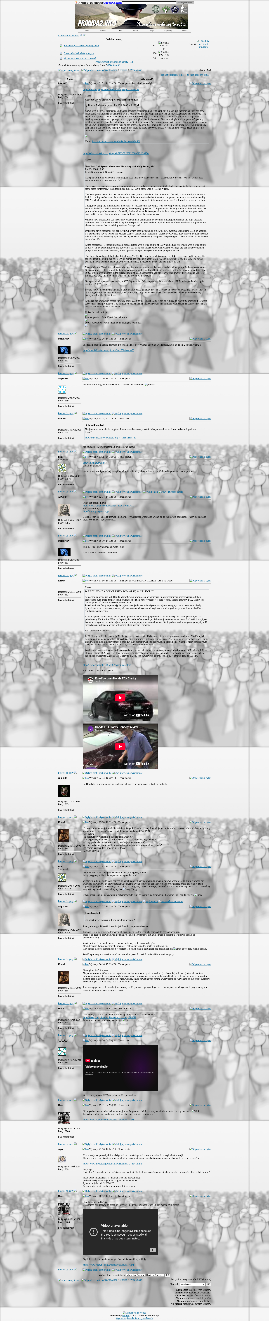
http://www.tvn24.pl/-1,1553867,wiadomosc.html (107, 665)
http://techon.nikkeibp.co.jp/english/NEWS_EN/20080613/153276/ (116, 153)
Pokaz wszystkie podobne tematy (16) (114, 62)
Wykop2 (103, 31)
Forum (123, 70)
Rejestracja (168, 31)
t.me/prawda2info (112, 2)
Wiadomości (136, 70)
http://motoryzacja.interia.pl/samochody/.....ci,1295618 (109, 1017)
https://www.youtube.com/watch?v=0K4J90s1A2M (108, 1119)
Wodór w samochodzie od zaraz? (80, 58)
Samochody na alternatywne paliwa (81, 45)
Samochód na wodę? (68, 35)
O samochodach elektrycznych (79, 53)
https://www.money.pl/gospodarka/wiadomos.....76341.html (112, 1163)
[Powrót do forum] (75, 333)
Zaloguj (184, 31)
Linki (120, 31)
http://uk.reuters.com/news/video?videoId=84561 (116, 141)
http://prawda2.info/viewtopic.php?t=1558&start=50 (108, 350)
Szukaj (135, 31)
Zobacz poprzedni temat (172, 74)
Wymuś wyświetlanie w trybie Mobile (134, 1318)
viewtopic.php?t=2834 (94, 462)
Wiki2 (87, 31)
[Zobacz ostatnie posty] (131, 27)
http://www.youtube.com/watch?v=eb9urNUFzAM (108, 505)
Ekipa (152, 31)
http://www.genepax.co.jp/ (96, 511)
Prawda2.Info (110, 70)
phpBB (126, 1315)
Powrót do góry (65, 333)
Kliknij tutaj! (113, 65)
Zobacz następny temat (198, 74)
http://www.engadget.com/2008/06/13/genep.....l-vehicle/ (111, 89)
